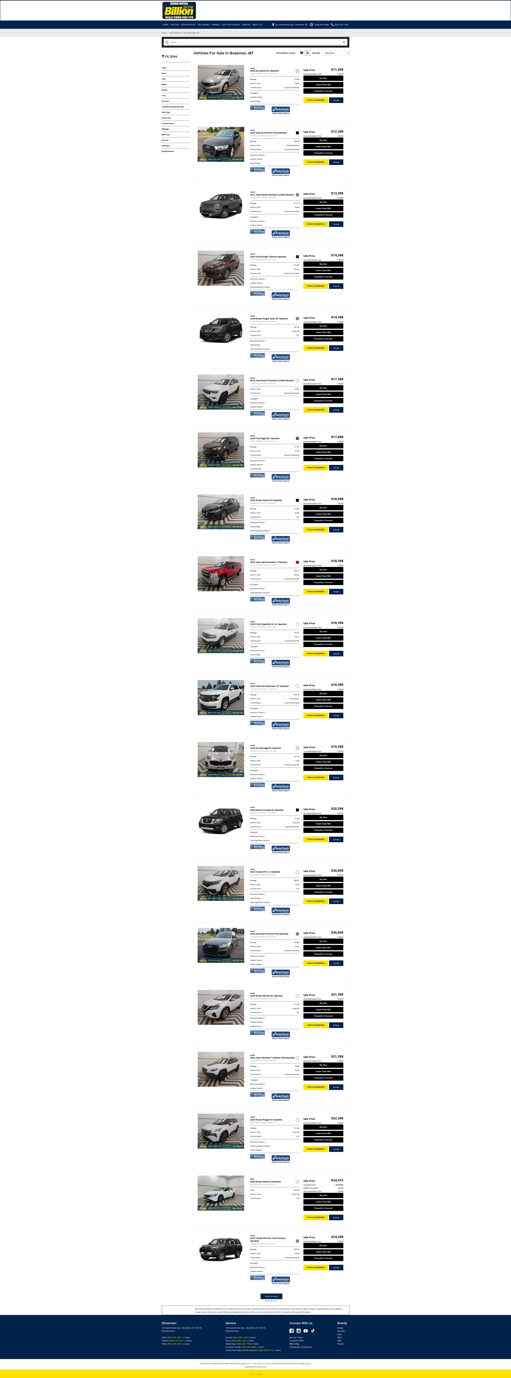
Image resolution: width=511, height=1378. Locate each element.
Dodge (340, 1327)
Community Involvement (300, 1347)
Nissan (340, 1343)
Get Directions (168, 1331)
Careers (246, 24)
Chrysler (341, 1331)
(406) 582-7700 (243, 1343)
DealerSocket (266, 1364)
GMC (339, 1340)
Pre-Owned (203, 24)
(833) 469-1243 (240, 1337)
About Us (257, 24)
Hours (187, 1337)
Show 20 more (271, 1296)
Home (166, 24)
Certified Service (231, 24)
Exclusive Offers (296, 1340)
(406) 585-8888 (248, 1347)
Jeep (339, 1334)
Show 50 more (271, 1300)
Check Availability (316, 100)
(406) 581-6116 (265, 1350)
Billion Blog (294, 1343)
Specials (175, 24)
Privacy (251, 1374)
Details (336, 100)
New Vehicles (188, 24)
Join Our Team (295, 1337)
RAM (339, 1337)
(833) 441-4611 (174, 1337)
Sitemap (259, 1374)
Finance (215, 24)
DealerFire (248, 1364)
